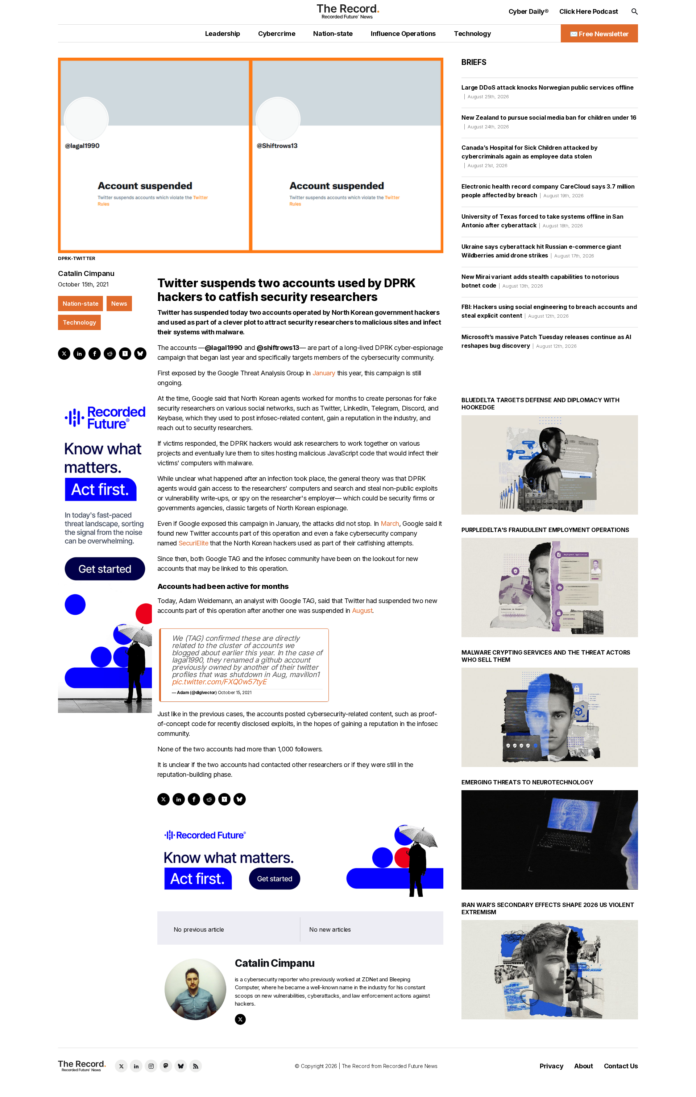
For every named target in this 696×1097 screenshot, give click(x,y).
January (323, 373)
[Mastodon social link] (166, 1066)
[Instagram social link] (151, 1066)
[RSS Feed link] (195, 1066)
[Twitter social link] (121, 1066)
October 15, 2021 (235, 692)
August (362, 610)
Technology (79, 322)
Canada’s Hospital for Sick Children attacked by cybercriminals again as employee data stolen (529, 156)
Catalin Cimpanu (86, 273)
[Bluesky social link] (180, 1066)
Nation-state (80, 303)
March (390, 523)
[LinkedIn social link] (136, 1066)
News (119, 303)
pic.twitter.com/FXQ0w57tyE (219, 681)
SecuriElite (193, 543)
